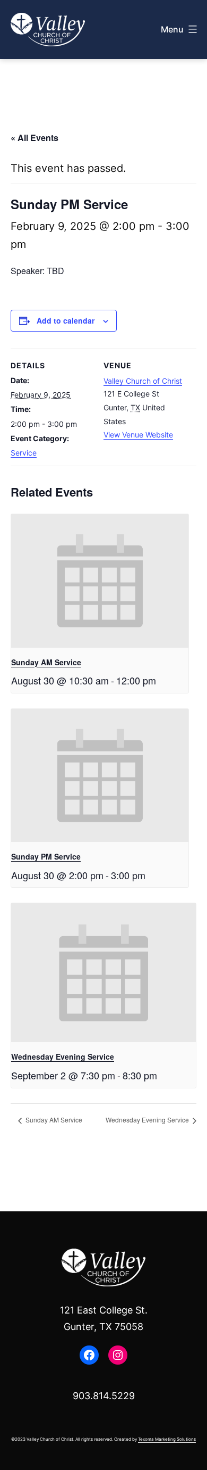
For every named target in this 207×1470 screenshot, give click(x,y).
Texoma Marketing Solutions (167, 1439)
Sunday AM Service (46, 662)
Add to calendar (65, 320)
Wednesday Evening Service (62, 1056)
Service (24, 452)
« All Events (34, 137)
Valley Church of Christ (143, 380)
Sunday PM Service (46, 856)
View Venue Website (138, 434)
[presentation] (99, 581)
